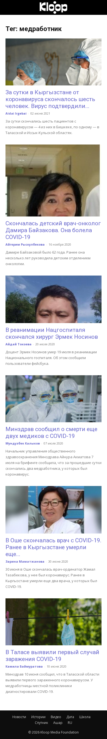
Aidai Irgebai (16, 113)
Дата (70, 717)
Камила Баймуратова (24, 666)
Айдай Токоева (18, 344)
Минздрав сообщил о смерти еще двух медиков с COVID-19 (51, 432)
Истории (38, 717)
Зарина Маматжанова (24, 561)
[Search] (99, 7)
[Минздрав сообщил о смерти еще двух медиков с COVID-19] (53, 398)
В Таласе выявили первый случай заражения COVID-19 (52, 655)
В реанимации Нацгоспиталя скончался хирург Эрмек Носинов (51, 333)
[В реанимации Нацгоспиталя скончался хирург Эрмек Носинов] (53, 299)
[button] (9, 7)
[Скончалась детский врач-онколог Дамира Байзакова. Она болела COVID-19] (53, 180)
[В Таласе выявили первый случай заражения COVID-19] (53, 621)
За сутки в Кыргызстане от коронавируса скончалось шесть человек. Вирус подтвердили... (50, 99)
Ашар (58, 722)
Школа (85, 717)
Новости (19, 717)
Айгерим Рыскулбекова (25, 244)
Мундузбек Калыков (22, 443)
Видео (56, 717)
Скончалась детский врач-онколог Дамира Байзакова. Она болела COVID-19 (53, 230)
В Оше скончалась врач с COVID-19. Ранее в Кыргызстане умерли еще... (53, 547)
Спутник (41, 722)
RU (70, 722)
